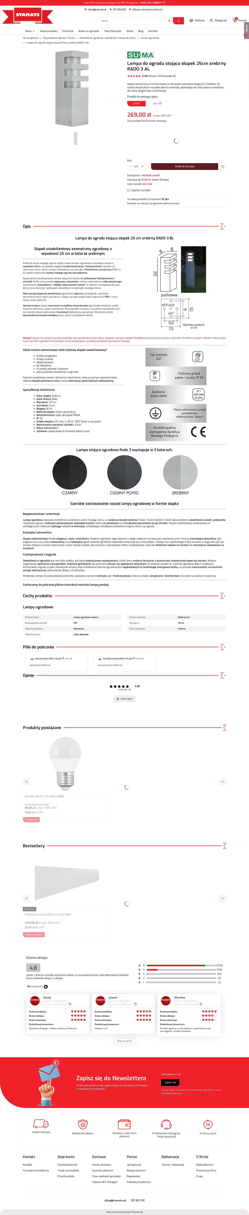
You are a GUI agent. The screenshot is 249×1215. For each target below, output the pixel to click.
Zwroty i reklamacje (173, 1164)
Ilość (129, 160)
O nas (199, 1176)
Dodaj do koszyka (184, 166)
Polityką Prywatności (171, 1093)
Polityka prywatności (139, 1182)
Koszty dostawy (101, 1164)
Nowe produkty (49, 31)
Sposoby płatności (102, 1170)
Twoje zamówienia (68, 1170)
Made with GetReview (51, 1210)
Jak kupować (134, 1164)
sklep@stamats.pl (97, 9)
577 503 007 (119, 9)
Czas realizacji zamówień (106, 1176)
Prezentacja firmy (206, 1170)
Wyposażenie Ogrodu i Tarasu (59, 38)
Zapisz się (170, 1082)
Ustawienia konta (67, 1164)
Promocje (68, 31)
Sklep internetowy (123, 1212)
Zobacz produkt (34, 934)
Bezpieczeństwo (136, 1170)
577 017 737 (138, 1200)
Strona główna (30, 38)
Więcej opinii (124, 1041)
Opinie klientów (204, 1164)
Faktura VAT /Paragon (105, 1182)
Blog (141, 31)
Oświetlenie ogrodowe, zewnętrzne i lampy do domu (108, 38)
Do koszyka (31, 819)
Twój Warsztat (112, 31)
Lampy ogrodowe (150, 38)
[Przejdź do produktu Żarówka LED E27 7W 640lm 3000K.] (65, 763)
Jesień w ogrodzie (88, 31)
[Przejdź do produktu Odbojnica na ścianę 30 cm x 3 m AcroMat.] (65, 882)
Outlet (129, 31)
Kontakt (153, 31)
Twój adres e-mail (171, 1074)
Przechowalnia (66, 1176)
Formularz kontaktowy (36, 1170)
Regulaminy (133, 1176)
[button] (178, 20)
